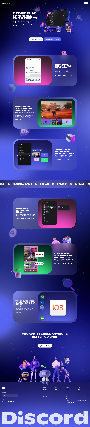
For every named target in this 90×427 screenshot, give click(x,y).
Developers (68, 398)
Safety (67, 391)
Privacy (79, 391)
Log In (86, 3)
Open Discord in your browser (52, 39)
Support (67, 389)
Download (23, 3)
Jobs (55, 391)
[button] (33, 3)
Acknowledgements (81, 396)
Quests (67, 400)
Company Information (82, 400)
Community (68, 396)
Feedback (68, 404)
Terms (79, 389)
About (56, 389)
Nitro (28, 3)
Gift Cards (45, 396)
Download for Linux (37, 39)
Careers (67, 3)
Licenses (79, 398)
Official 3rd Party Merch (70, 402)
